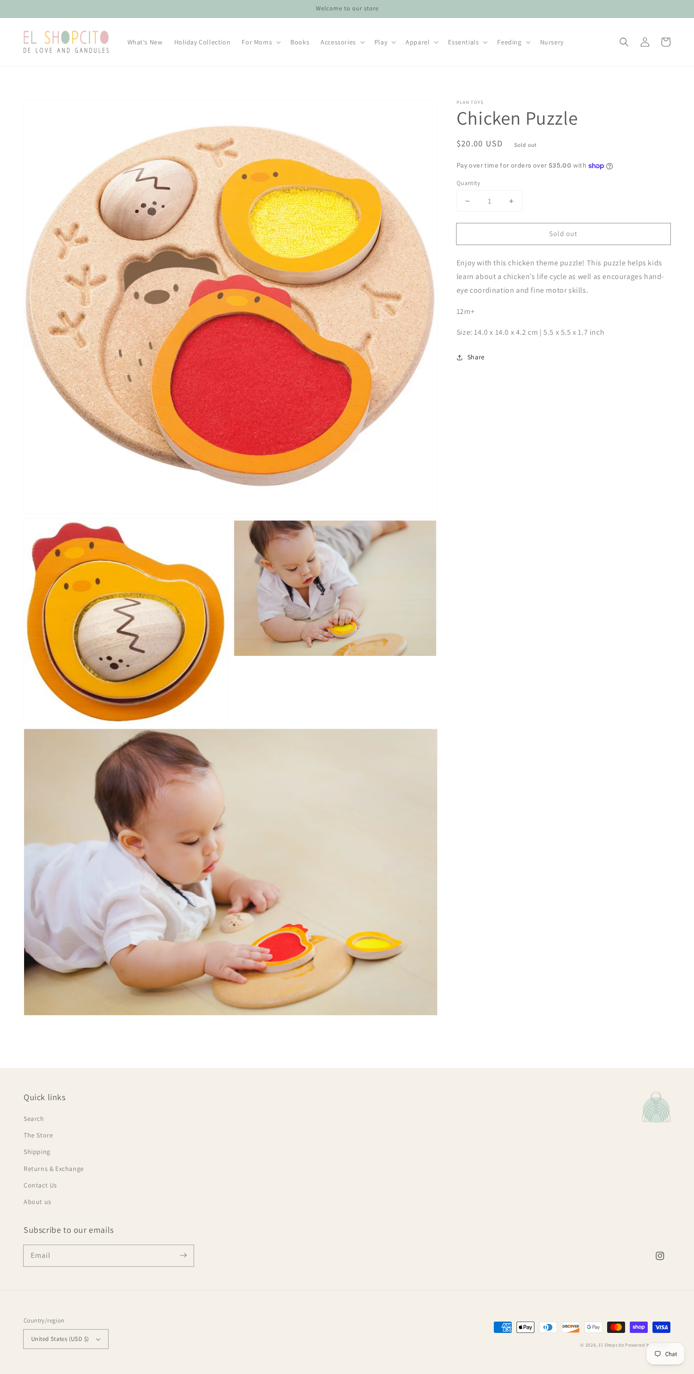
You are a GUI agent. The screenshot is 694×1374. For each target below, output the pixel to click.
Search (34, 1118)
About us (37, 1201)
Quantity (468, 183)
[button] (624, 42)
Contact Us (40, 1185)
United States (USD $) (60, 1339)
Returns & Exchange (54, 1168)
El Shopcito (611, 1345)
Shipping (37, 1151)
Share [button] (476, 357)
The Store (38, 1135)
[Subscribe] (183, 1255)
